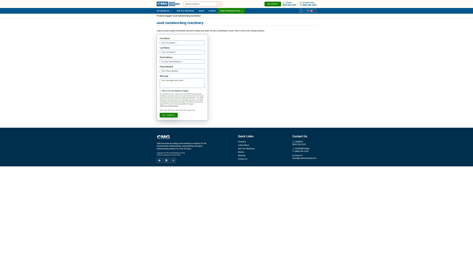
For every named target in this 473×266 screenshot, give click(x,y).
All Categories (163, 11)
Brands (241, 152)
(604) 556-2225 (289, 4)
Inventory (242, 142)
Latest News (243, 145)
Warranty (241, 155)
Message (164, 76)
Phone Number (166, 67)
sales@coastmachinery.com (304, 156)
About (201, 11)
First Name (165, 38)
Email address (166, 57)
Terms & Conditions (163, 155)
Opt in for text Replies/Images (175, 91)
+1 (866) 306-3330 (308, 4)
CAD (307, 10)
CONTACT (274, 4)
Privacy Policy (175, 155)
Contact (212, 11)
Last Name (164, 48)
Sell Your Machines (185, 11)
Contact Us (170, 115)
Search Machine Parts (230, 11)
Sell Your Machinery (246, 148)
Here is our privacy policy (169, 106)
